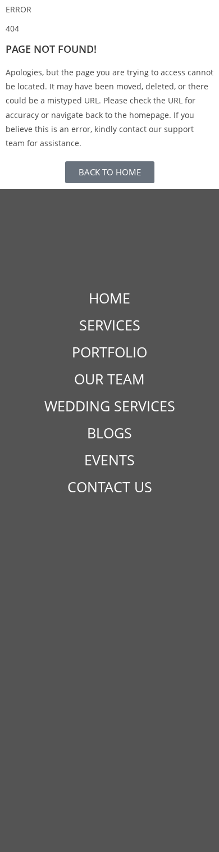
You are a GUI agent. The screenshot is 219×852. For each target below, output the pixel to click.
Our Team (109, 378)
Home (109, 297)
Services (109, 324)
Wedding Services (109, 405)
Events (109, 459)
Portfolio (109, 351)
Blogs (109, 432)
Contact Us (109, 486)
